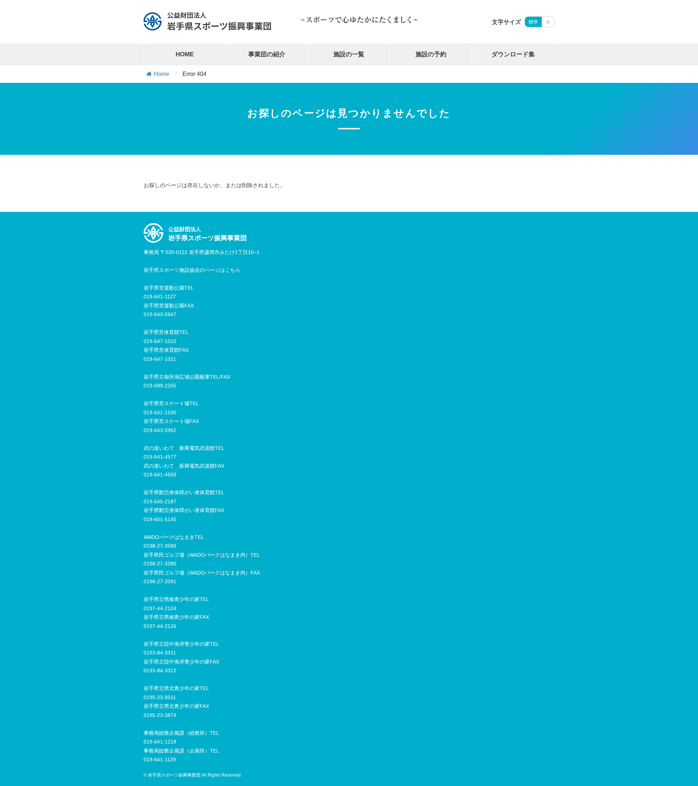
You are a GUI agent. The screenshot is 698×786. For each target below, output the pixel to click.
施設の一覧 (348, 54)
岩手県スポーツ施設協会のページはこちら (192, 270)
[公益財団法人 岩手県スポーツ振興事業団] (208, 21)
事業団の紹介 (266, 54)
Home (161, 74)
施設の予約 (431, 54)
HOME (185, 54)
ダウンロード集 (513, 54)
